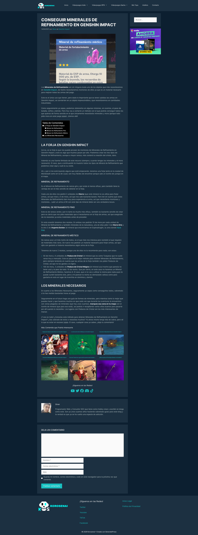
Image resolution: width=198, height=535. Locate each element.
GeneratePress (110, 532)
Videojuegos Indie (79, 5)
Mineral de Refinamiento (55, 128)
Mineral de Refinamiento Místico (57, 133)
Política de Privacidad (131, 506)
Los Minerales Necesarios (54, 136)
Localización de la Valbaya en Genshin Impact (82, 331)
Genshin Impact (64, 29)
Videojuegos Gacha (118, 5)
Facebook (84, 523)
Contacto (155, 5)
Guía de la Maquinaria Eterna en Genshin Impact (55, 357)
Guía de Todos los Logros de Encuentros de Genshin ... (82, 357)
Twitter (82, 507)
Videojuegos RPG (98, 5)
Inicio (66, 5)
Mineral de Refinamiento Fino (56, 130)
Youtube (83, 512)
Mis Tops (135, 5)
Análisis (145, 5)
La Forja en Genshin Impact (54, 126)
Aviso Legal (127, 501)
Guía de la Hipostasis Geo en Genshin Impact (110, 331)
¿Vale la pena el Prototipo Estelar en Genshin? (110, 357)
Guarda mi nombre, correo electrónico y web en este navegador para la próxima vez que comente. (80, 478)
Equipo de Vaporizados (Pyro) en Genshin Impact (55, 331)
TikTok (82, 518)
